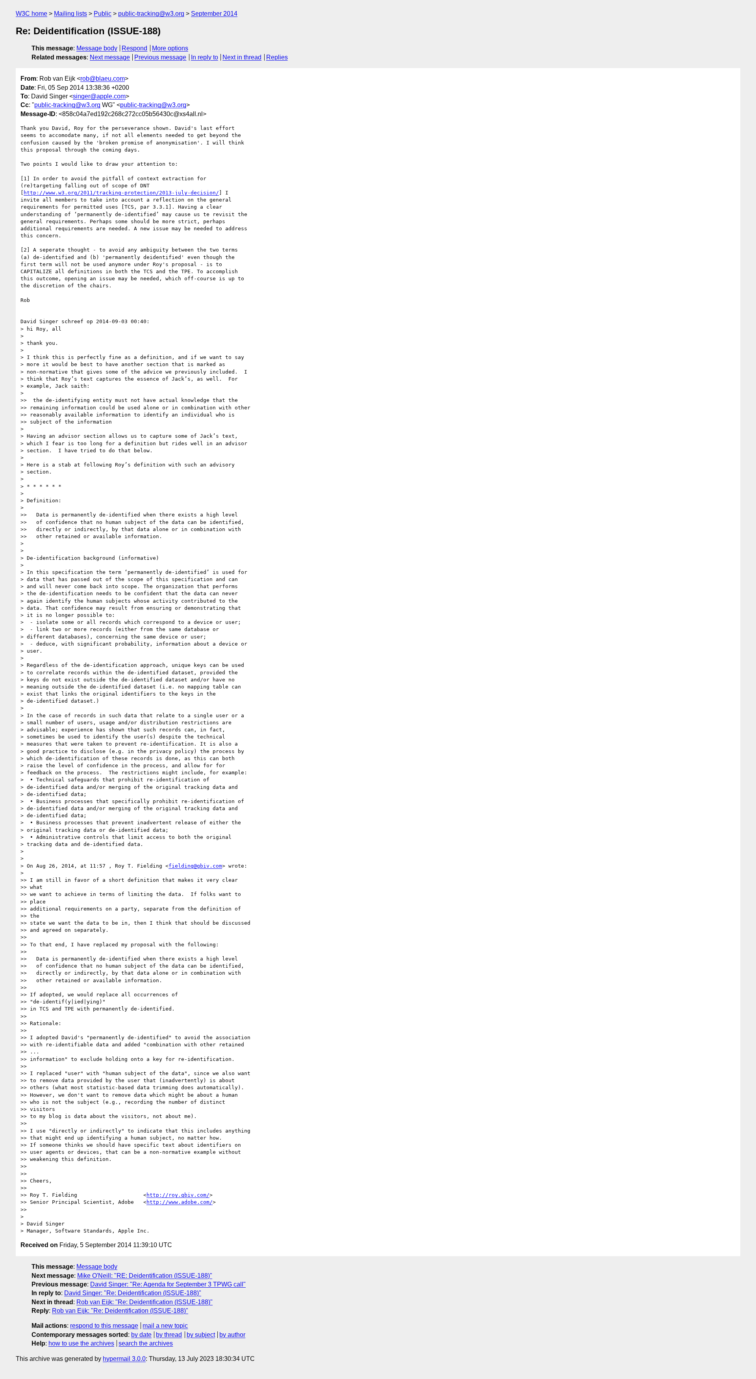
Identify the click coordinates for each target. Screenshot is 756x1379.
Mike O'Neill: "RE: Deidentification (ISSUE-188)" (144, 1275)
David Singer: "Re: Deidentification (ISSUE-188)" (132, 1293)
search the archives (146, 1343)
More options (170, 48)
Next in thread (241, 57)
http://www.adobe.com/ (179, 1202)
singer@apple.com (99, 96)
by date (141, 1334)
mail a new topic (165, 1325)
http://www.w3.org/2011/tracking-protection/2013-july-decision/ (121, 193)
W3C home (31, 13)
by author (232, 1334)
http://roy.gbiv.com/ (177, 1195)
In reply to (204, 57)
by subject (201, 1334)
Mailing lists (70, 13)
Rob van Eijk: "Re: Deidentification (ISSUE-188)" (144, 1302)
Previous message (160, 57)
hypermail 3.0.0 (124, 1358)
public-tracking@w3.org (151, 13)
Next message (110, 57)
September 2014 (214, 13)
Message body (96, 48)
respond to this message (104, 1325)
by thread (169, 1334)
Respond (134, 48)
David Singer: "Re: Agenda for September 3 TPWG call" (168, 1284)
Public (102, 13)
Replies (277, 57)
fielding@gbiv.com (195, 866)
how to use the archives (81, 1343)
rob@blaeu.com (102, 78)
